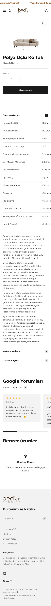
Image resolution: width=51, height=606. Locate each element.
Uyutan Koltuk (10, 539)
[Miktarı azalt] (6, 79)
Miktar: (6, 73)
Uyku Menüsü (9, 529)
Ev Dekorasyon (10, 543)
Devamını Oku (21, 564)
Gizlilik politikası (9, 595)
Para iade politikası (27, 595)
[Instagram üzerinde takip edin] (5, 573)
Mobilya (7, 534)
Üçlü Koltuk (29, 308)
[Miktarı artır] (17, 79)
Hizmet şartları (9, 598)
